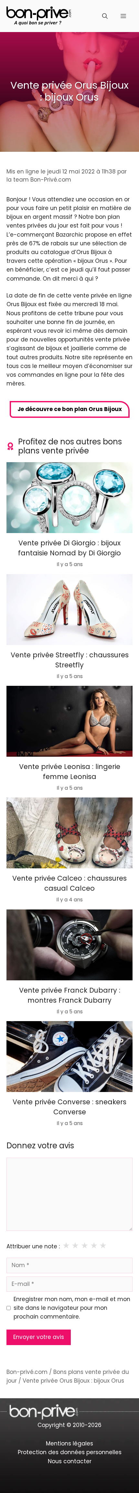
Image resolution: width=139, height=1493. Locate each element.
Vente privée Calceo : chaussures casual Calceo (69, 883)
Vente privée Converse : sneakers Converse (69, 1107)
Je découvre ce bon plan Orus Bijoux (69, 409)
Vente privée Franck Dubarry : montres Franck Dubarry (69, 995)
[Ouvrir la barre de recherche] (105, 16)
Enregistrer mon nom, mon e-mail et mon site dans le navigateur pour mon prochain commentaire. (72, 1307)
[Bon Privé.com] (38, 15)
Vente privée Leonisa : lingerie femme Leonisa (69, 771)
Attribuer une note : (33, 1246)
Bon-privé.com (27, 1372)
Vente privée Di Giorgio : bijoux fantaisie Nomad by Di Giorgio (69, 548)
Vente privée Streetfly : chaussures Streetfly (70, 659)
